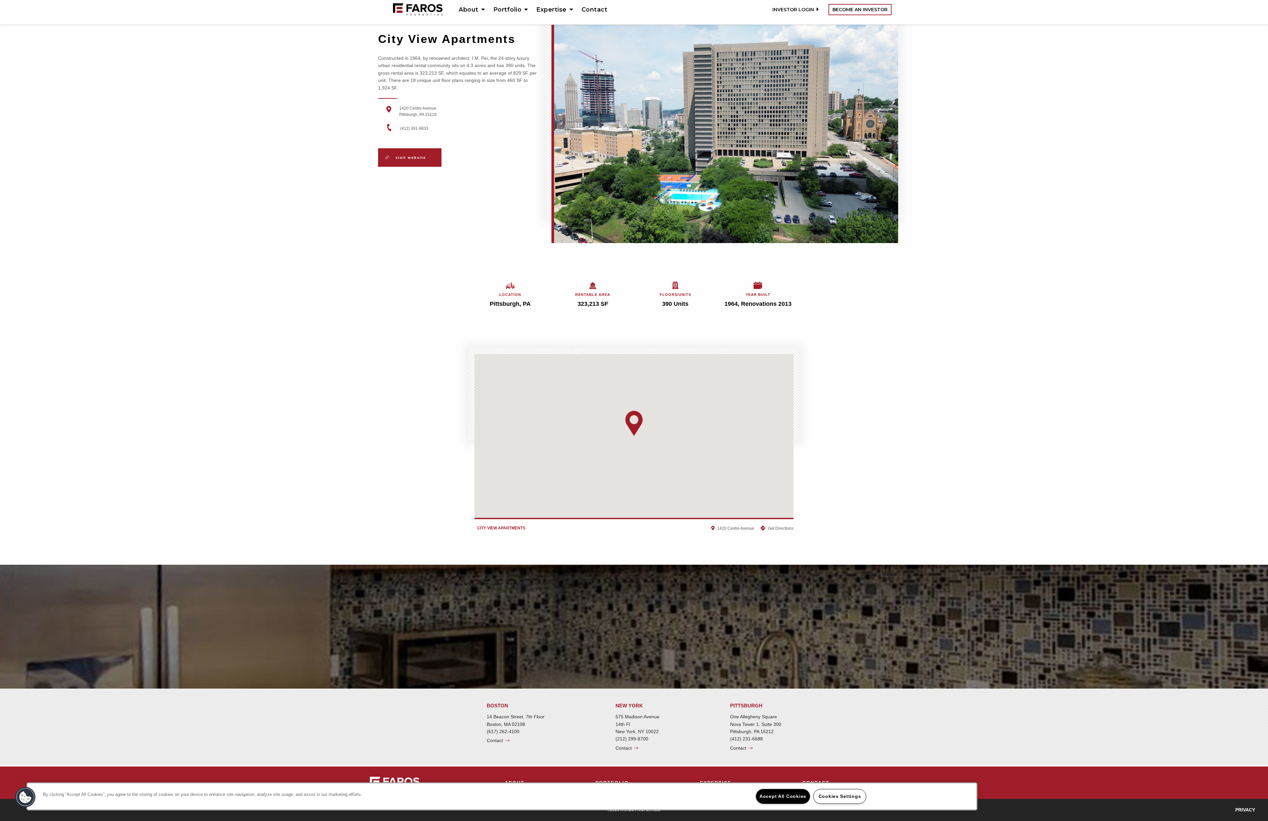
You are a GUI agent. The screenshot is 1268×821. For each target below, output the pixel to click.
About (468, 9)
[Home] (417, 9)
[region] (501, 796)
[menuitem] (469, 9)
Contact (594, 9)
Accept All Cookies (782, 796)
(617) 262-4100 (503, 731)
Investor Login (793, 10)
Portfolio (507, 9)
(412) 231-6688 (746, 738)
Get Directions (780, 528)
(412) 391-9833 (414, 128)
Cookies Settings (840, 796)
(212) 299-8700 (632, 738)
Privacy (1245, 809)
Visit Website (410, 158)
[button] (634, 423)
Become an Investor (860, 10)
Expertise (551, 9)
